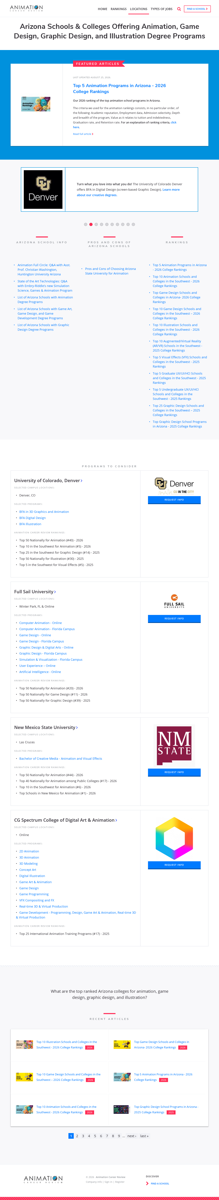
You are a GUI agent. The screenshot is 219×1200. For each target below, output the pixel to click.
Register (120, 1181)
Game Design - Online (35, 635)
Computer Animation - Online (40, 623)
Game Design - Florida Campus (41, 641)
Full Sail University (33, 591)
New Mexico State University (44, 727)
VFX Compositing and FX (36, 900)
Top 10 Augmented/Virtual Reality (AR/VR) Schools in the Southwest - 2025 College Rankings (177, 345)
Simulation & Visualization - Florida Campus (50, 659)
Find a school (196, 8)
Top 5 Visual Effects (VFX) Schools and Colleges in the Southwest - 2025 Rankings (180, 361)
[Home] (26, 10)
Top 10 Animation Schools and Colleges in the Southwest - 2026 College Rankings (176, 281)
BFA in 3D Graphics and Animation (44, 512)
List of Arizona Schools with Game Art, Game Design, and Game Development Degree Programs (45, 313)
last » (144, 1136)
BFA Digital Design (32, 518)
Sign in (108, 1181)
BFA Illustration (30, 524)
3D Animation (29, 857)
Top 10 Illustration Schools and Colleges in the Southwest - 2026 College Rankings (176, 329)
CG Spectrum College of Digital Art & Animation (64, 820)
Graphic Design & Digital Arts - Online (46, 647)
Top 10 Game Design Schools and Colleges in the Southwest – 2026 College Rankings (177, 313)
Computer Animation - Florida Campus (47, 629)
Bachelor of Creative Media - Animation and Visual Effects (60, 758)
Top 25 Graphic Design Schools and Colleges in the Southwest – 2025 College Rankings (178, 410)
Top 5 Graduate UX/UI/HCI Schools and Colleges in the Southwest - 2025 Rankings (179, 378)
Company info (94, 1181)
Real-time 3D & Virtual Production (43, 906)
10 (133, 224)
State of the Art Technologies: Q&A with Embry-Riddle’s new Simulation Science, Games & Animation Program (45, 285)
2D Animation (29, 851)
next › (131, 1136)
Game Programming (34, 894)
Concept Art (27, 870)
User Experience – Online (37, 666)
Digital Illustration (32, 876)
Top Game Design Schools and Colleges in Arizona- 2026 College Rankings (176, 297)
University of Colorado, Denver (47, 480)
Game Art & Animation (35, 882)
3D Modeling (28, 863)
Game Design (29, 888)
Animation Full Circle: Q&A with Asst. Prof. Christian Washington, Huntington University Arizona (44, 269)
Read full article (82, 134)
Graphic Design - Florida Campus (43, 653)
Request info (174, 499)
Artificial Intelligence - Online (40, 672)
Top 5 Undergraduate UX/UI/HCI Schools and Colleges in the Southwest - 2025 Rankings (176, 394)
